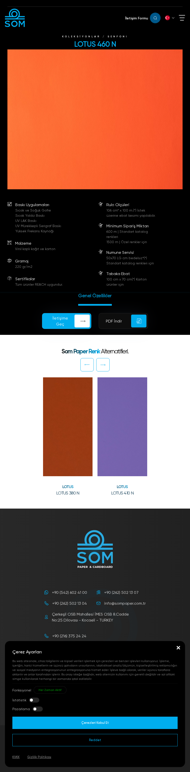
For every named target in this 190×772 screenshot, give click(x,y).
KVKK (16, 757)
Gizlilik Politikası (39, 757)
